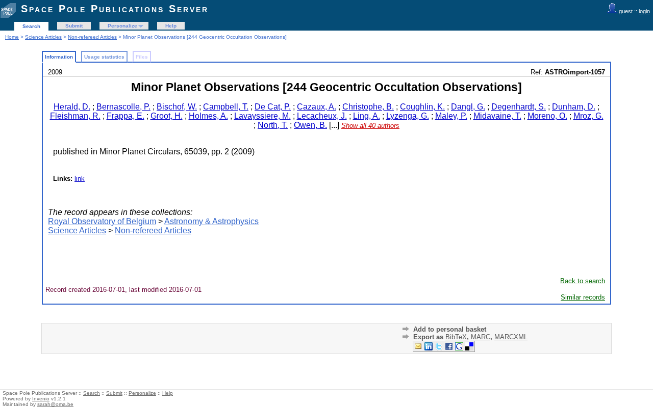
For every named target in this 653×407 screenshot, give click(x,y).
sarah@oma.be (55, 404)
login (644, 11)
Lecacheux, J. (322, 116)
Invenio (40, 398)
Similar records (583, 297)
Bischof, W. (177, 106)
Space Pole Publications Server (115, 8)
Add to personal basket (449, 329)
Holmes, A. (208, 116)
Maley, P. (451, 116)
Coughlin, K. (422, 106)
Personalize (122, 26)
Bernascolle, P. (123, 106)
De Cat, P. (273, 106)
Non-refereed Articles (92, 37)
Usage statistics (104, 57)
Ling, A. (366, 116)
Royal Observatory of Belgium (102, 221)
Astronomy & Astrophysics (211, 221)
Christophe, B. (368, 106)
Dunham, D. (573, 106)
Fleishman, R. (75, 116)
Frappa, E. (125, 116)
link (79, 178)
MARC (480, 337)
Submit (74, 26)
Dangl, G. (468, 106)
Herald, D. (72, 106)
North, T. (273, 125)
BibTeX (456, 337)
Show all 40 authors (370, 125)
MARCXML (511, 337)
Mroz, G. (588, 116)
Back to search (582, 281)
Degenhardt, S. (518, 106)
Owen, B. (310, 125)
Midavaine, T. (497, 116)
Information (59, 57)
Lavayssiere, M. (262, 116)
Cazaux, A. (316, 106)
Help (171, 26)
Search (31, 26)
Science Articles (43, 37)
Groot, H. (166, 116)
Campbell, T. (225, 106)
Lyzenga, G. (407, 116)
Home (12, 37)
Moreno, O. (547, 116)
